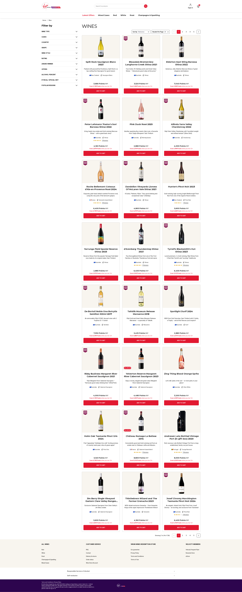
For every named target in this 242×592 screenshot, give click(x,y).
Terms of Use (135, 559)
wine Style (46, 53)
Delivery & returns (91, 556)
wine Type (45, 31)
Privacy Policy (135, 553)
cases (44, 37)
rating (44, 58)
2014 (141, 437)
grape (44, 48)
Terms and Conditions (137, 556)
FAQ (87, 549)
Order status (89, 559)
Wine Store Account (92, 563)
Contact (88, 553)
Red (43, 549)
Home (44, 20)
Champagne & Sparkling (49, 559)
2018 (141, 312)
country (45, 42)
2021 (141, 63)
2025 (141, 124)
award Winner (47, 64)
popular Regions (48, 85)
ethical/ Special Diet (50, 80)
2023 (101, 63)
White (43, 553)
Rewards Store (190, 553)
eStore (188, 556)
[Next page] (198, 32)
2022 (181, 63)
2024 (101, 188)
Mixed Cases (45, 563)
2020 (181, 437)
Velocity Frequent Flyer (192, 549)
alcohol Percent (49, 75)
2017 (101, 312)
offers (44, 69)
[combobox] (121, 6)
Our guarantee (135, 549)
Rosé (43, 556)
